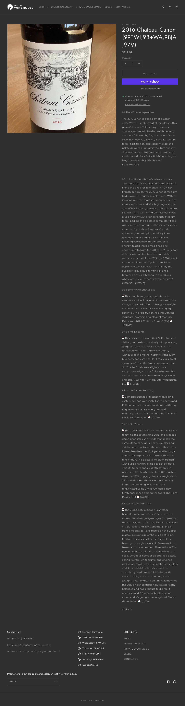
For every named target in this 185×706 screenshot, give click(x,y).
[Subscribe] (56, 681)
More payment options (150, 88)
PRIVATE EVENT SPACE (136, 649)
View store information (137, 104)
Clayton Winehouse (96, 700)
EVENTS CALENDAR (134, 643)
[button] (163, 7)
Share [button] (128, 609)
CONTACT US (131, 659)
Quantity (126, 58)
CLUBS (127, 654)
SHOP (127, 638)
